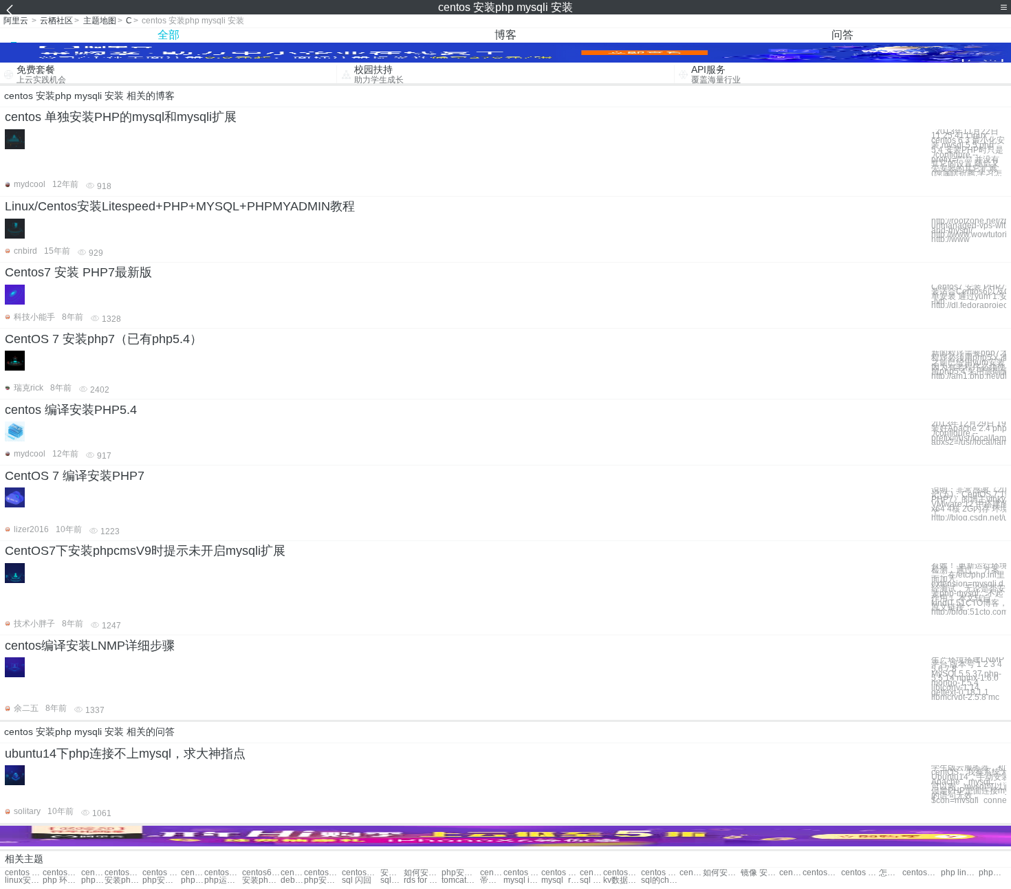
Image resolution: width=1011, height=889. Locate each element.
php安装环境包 (161, 880)
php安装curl (323, 880)
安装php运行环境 (261, 880)
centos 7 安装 (860, 873)
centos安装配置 (921, 873)
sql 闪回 (356, 880)
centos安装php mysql (223, 873)
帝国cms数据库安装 (491, 880)
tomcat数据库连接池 (460, 880)
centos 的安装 (660, 873)
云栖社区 (56, 20)
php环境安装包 (990, 873)
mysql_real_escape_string (560, 880)
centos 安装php (93, 873)
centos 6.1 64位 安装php (292, 873)
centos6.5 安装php (261, 873)
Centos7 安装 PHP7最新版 (78, 272)
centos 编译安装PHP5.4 (71, 410)
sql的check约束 (660, 880)
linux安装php (24, 880)
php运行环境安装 (223, 880)
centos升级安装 (591, 873)
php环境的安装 (93, 880)
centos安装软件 (622, 873)
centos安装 (323, 873)
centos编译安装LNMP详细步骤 (90, 645)
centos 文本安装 (791, 873)
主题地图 (99, 20)
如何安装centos (722, 873)
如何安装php (423, 873)
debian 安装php (292, 880)
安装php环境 (392, 873)
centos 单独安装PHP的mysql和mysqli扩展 (121, 117)
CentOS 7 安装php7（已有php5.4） (103, 339)
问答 (842, 35)
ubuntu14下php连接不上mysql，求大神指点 (125, 753)
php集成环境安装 (192, 880)
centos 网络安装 (522, 873)
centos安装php (61, 873)
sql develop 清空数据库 (591, 880)
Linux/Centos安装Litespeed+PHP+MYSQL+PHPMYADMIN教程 (180, 206)
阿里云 (15, 20)
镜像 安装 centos (760, 873)
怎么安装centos (890, 873)
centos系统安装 (491, 873)
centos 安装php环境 (161, 873)
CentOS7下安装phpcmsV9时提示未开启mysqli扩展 (145, 551)
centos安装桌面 (821, 873)
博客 (505, 35)
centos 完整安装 (560, 873)
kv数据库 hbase (622, 880)
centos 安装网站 (691, 873)
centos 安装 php (24, 873)
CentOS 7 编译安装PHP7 (74, 476)
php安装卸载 (460, 873)
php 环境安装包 (61, 880)
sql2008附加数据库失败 (392, 880)
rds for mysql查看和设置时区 (423, 880)
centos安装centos (361, 873)
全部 (168, 35)
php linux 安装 (960, 873)
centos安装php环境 (192, 873)
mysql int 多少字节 (522, 880)
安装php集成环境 (123, 880)
